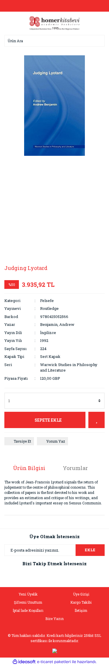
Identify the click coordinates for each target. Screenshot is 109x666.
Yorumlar (75, 467)
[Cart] (99, 6)
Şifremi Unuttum (28, 602)
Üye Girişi (81, 594)
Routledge (49, 308)
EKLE (90, 549)
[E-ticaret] (54, 662)
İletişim (81, 610)
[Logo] (55, 22)
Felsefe (47, 300)
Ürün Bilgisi (29, 467)
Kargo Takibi (81, 602)
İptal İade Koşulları (28, 610)
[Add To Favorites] (96, 420)
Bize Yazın (54, 618)
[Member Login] (54, 6)
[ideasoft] (24, 662)
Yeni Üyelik (28, 594)
